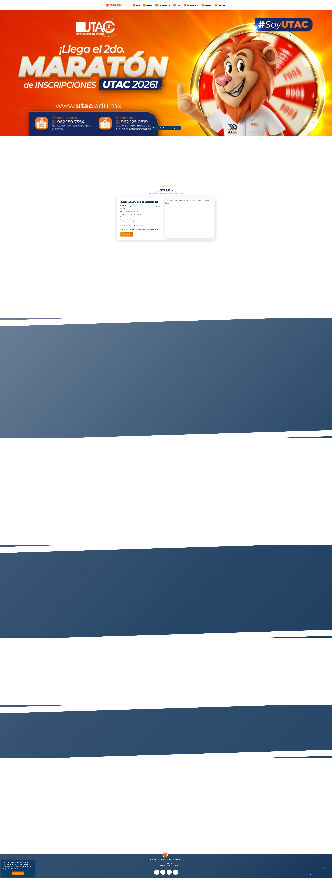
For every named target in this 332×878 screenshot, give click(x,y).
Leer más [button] (16, 869)
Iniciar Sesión (128, 169)
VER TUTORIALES (126, 416)
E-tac (178, 5)
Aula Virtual (222, 5)
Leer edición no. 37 (203, 510)
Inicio (138, 5)
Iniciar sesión (127, 234)
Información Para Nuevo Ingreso (166, 128)
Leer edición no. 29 (163, 467)
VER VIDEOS (197, 386)
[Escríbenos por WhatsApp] (320, 875)
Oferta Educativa (164, 5)
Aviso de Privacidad (166, 863)
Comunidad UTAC (193, 5)
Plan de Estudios (42, 270)
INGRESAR (124, 359)
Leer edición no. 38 (184, 509)
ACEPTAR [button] (18, 873)
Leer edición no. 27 (203, 469)
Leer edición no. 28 (184, 468)
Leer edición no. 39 (163, 508)
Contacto (208, 5)
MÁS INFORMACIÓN (200, 414)
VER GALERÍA (125, 386)
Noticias (149, 5)
